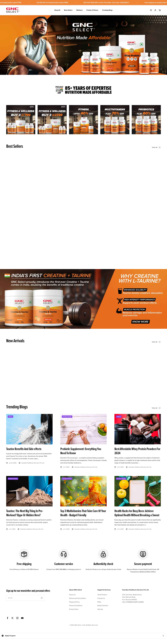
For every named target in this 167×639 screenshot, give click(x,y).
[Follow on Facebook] (7, 618)
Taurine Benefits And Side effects (23, 448)
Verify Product (102, 595)
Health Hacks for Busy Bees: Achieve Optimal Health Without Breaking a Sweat (136, 512)
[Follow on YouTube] (22, 618)
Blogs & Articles (102, 605)
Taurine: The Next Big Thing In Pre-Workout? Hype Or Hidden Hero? (24, 512)
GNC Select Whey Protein (133, 196)
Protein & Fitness (92, 10)
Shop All (57, 10)
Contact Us (101, 598)
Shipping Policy (74, 602)
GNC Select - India (11, 194)
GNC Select (48, 194)
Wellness (79, 10)
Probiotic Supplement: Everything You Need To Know (80, 450)
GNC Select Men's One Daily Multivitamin (138, 391)
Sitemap (100, 609)
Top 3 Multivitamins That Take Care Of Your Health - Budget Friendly (83, 512)
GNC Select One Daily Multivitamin (57, 196)
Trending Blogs (107, 10)
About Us (72, 595)
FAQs (99, 602)
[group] (83, 45)
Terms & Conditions (75, 605)
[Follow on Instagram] (17, 618)
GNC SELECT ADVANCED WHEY (17, 196)
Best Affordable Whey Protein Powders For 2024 (137, 450)
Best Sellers (68, 10)
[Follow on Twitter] (12, 618)
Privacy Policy (73, 609)
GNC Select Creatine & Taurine (95, 196)
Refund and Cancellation (77, 598)
